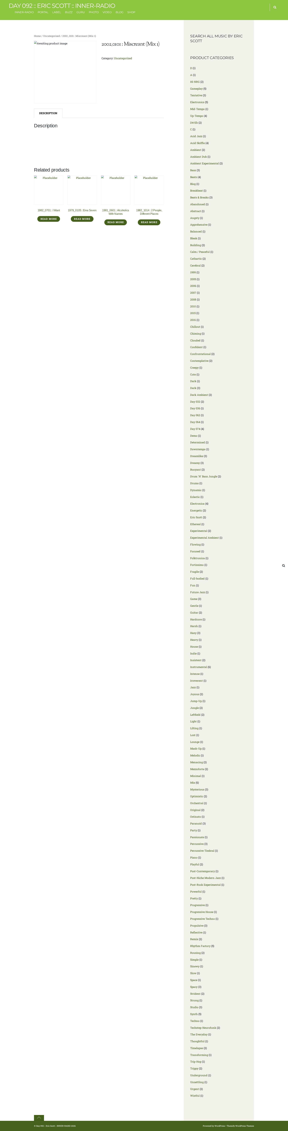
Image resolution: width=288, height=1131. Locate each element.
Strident (195, 993)
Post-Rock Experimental (205, 884)
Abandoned (197, 204)
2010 (193, 306)
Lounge (195, 742)
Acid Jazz (196, 136)
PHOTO (94, 12)
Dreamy (195, 463)
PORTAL (43, 12)
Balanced (196, 231)
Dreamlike (196, 456)
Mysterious (197, 789)
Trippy (194, 1068)
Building (195, 245)
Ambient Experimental (204, 163)
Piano (194, 857)
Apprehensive (199, 224)
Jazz (193, 687)
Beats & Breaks (199, 197)
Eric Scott (196, 517)
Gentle (194, 605)
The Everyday (199, 1034)
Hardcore (196, 619)
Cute (193, 374)
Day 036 (195, 408)
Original (195, 810)
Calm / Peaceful (200, 251)
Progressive (197, 905)
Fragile (194, 571)
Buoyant (195, 469)
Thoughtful (197, 1041)
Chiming (195, 333)
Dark (193, 381)
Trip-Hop (195, 1061)
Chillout (195, 326)
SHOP (131, 12)
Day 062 (195, 415)
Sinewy (195, 966)
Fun (192, 585)
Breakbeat (196, 190)
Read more (48, 218)
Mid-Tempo (197, 109)
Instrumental (198, 667)
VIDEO (107, 12)
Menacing (196, 762)
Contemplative (199, 360)
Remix (194, 939)
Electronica (197, 503)
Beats (193, 177)
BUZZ (68, 12)
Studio (194, 1007)
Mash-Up (196, 748)
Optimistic (196, 796)
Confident (196, 347)
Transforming (199, 1055)
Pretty (194, 898)
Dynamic (196, 490)
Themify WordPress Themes (240, 1125)
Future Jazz (197, 592)
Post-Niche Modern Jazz (205, 878)
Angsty (194, 218)
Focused (195, 551)
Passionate (197, 837)
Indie (193, 653)
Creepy (194, 367)
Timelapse (196, 1048)
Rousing (195, 952)
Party (193, 830)
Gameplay (196, 88)
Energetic (196, 510)
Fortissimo (197, 565)
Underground (199, 1075)
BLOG (119, 12)
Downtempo (198, 449)
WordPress (219, 1125)
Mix (192, 782)
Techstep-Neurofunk (203, 1027)
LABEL (56, 12)
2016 (193, 320)
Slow (193, 973)
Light (193, 721)
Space (193, 980)
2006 (193, 286)
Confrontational (200, 354)
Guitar (194, 612)
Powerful (196, 891)
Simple (194, 959)
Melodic (195, 755)
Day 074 (195, 429)
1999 (193, 272)
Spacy (194, 986)
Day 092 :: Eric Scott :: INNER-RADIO (53, 1125)
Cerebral (195, 265)
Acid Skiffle (197, 143)
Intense (195, 673)
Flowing (195, 544)
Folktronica (197, 558)
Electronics (197, 102)
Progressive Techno (202, 918)
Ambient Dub (198, 156)
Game (193, 599)
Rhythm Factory (200, 946)
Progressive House (201, 912)
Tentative (196, 95)
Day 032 (195, 401)
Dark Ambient (199, 394)
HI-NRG (195, 81)
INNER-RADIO (24, 12)
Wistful (195, 1095)
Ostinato (195, 816)
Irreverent (196, 680)
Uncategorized (51, 36)
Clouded (195, 340)
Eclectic (195, 497)
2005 (193, 279)
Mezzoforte (197, 769)
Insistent (196, 660)
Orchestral (196, 803)
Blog (193, 184)
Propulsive (197, 925)
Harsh (194, 626)
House (194, 646)
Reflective (196, 932)
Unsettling (197, 1082)
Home (37, 36)
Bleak (193, 238)
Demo (193, 435)
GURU (80, 12)
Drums (194, 483)
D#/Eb (194, 122)
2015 (193, 313)
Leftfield (195, 714)
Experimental (198, 530)
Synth (194, 1014)
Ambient (195, 150)
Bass (193, 170)
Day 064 (195, 422)
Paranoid (196, 823)
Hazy (193, 633)
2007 (193, 292)
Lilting (194, 728)
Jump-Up (196, 701)
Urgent (194, 1089)
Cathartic (196, 258)
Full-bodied (197, 578)
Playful (194, 864)
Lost (193, 735)
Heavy (194, 639)
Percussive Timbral (202, 850)
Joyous (194, 694)
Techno (195, 1021)
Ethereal (195, 524)
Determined (197, 442)
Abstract (195, 211)
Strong (194, 1000)
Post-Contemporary (202, 871)
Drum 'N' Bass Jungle (203, 476)
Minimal (195, 776)
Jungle (194, 708)
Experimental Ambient (204, 537)
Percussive (197, 843)
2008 (193, 299)
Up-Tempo (196, 115)
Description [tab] (48, 113)
